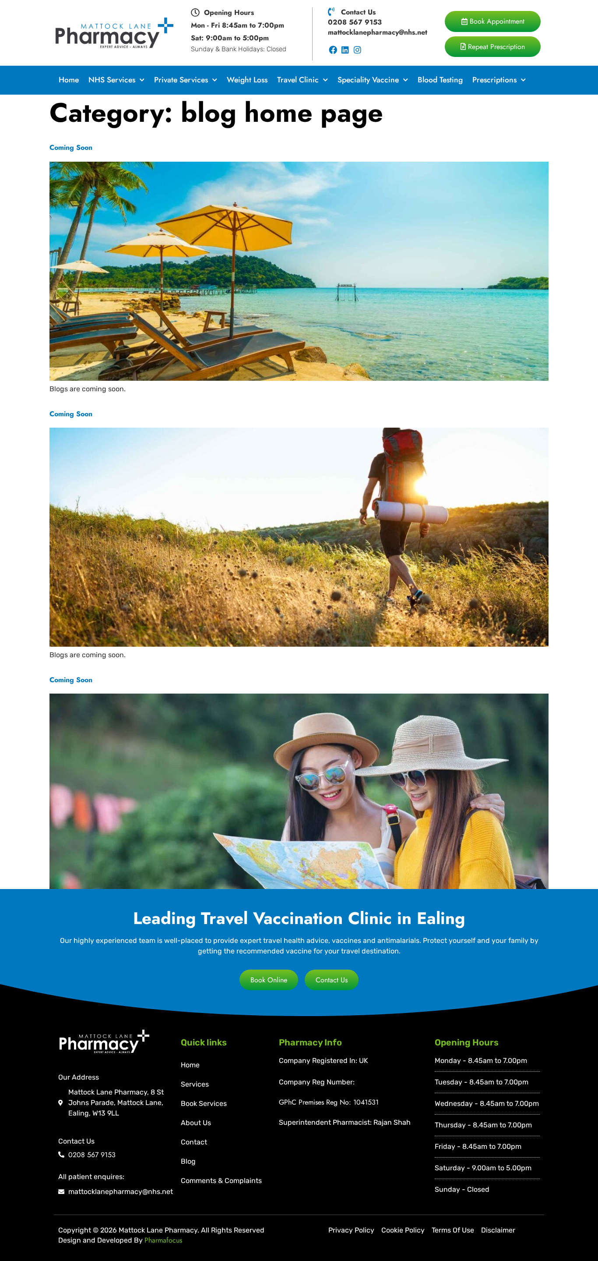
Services (195, 1084)
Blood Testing (440, 79)
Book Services (204, 1103)
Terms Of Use (453, 1230)
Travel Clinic (298, 79)
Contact (194, 1142)
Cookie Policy (403, 1230)
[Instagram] (357, 50)
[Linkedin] (345, 50)
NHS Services (111, 79)
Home (69, 79)
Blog (188, 1161)
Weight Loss (247, 79)
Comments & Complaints (221, 1180)
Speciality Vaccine (368, 79)
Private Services (181, 79)
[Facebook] (333, 50)
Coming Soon (70, 147)
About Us (196, 1123)
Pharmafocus (163, 1240)
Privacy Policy (351, 1230)
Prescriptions (494, 79)
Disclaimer (498, 1230)
